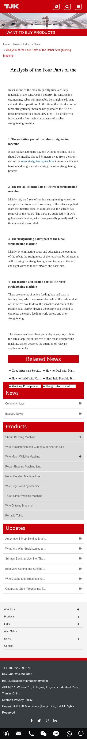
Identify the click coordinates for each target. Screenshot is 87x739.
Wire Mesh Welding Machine (22, 456)
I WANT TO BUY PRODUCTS (29, 32)
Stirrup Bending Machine (20, 437)
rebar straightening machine (37, 161)
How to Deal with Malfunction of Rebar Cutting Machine (61, 370)
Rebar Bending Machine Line (22, 476)
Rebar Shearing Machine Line (23, 466)
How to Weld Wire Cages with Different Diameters (27, 378)
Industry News (32, 44)
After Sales (10, 631)
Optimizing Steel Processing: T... (25, 588)
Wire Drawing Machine (19, 505)
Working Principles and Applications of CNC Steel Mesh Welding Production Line (27, 386)
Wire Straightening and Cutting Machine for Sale (34, 446)
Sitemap (7, 699)
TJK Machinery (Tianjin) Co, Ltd (40, 706)
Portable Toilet (14, 515)
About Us (9, 609)
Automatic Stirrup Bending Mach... (26, 538)
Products (9, 616)
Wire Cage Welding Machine (22, 486)
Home (6, 44)
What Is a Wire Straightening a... (25, 548)
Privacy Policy (23, 699)
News (16, 44)
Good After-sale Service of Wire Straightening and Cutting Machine (27, 370)
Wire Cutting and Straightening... (25, 578)
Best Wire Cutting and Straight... (25, 568)
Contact (8, 645)
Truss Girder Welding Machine (23, 495)
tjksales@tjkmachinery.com (30, 680)
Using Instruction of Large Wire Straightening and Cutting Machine (61, 386)
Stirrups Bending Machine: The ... (25, 558)
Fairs (7, 623)
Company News (14, 403)
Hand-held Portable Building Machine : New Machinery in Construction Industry (61, 378)
